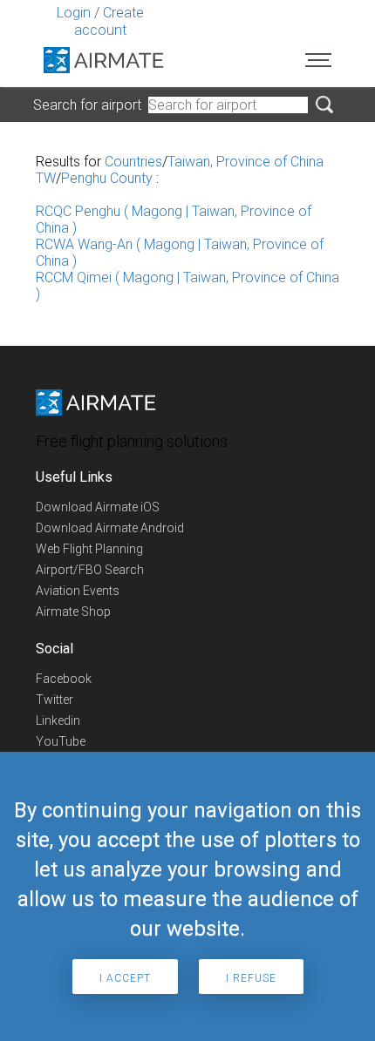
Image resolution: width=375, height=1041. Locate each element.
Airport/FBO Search (90, 570)
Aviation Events (77, 591)
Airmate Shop (73, 612)
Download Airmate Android (110, 528)
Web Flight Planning (89, 549)
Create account (109, 21)
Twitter (54, 699)
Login (74, 12)
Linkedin (58, 720)
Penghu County (107, 178)
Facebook (64, 679)
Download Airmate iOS (98, 507)
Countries (133, 161)
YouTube (60, 741)
